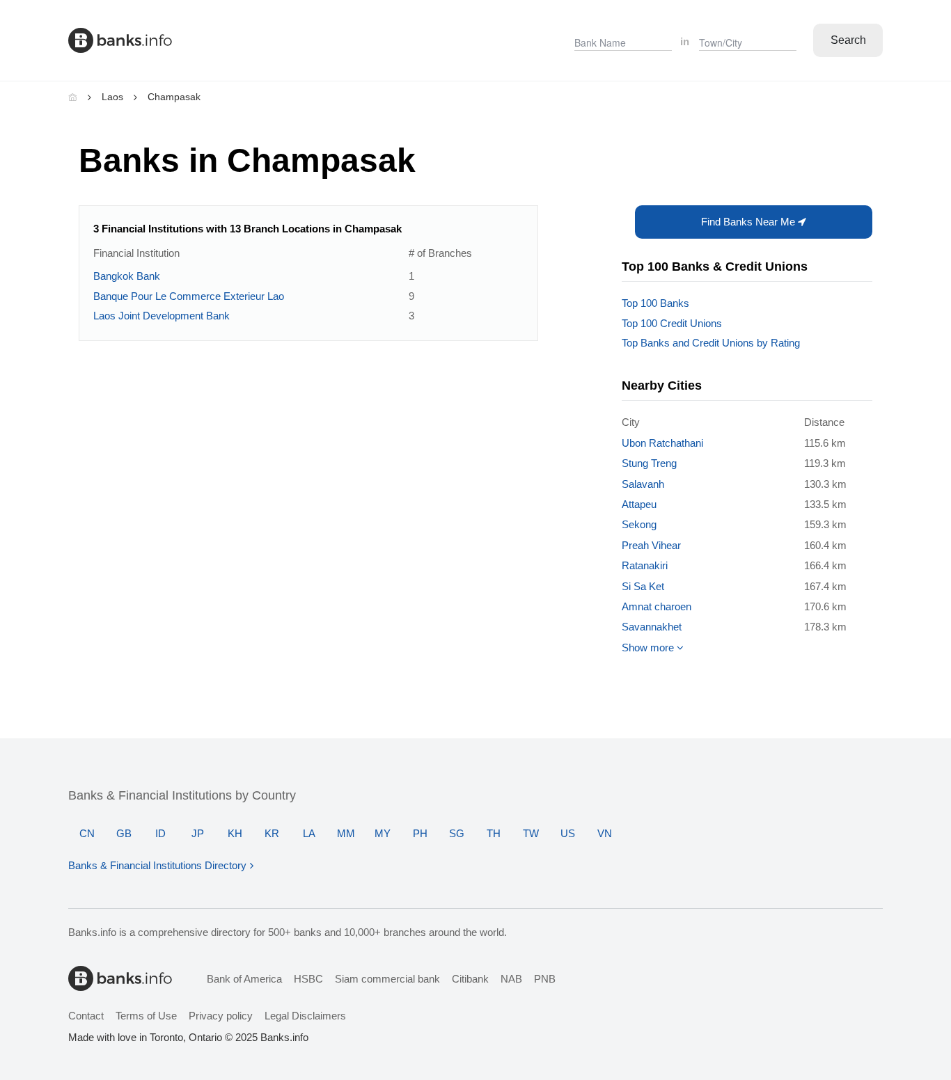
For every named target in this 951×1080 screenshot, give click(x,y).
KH (235, 833)
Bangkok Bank (126, 276)
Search (848, 40)
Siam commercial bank (387, 979)
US (567, 833)
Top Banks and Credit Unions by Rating (711, 343)
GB (124, 833)
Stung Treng (649, 463)
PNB (545, 979)
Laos (112, 96)
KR (272, 833)
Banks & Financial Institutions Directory (157, 865)
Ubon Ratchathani (662, 443)
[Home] (72, 96)
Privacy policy (221, 1016)
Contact (86, 1016)
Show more (649, 647)
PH (420, 833)
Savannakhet (652, 627)
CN (87, 833)
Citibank (470, 979)
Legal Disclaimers (305, 1016)
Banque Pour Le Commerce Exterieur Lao (188, 296)
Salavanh (643, 484)
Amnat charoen (656, 606)
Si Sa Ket (643, 586)
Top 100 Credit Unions (672, 323)
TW (531, 833)
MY (383, 833)
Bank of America (244, 979)
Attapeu (639, 504)
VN (604, 833)
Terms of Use (146, 1016)
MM (346, 833)
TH (494, 833)
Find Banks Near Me (749, 222)
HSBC (308, 979)
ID (160, 833)
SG (456, 833)
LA (309, 833)
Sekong (639, 524)
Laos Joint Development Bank (161, 315)
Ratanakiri (645, 565)
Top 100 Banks (655, 303)
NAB (511, 979)
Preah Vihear (651, 545)
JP (197, 833)
